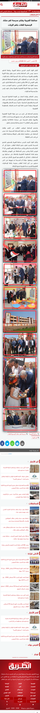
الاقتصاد (33, 686)
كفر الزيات (35, 437)
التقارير (7, 689)
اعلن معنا (6, 698)
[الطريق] (20, 6)
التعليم (7, 695)
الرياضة (7, 683)
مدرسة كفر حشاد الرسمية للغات (17, 433)
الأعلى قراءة (33, 553)
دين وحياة (33, 692)
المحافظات (34, 14)
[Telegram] (17, 443)
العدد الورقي (7, 692)
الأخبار (20, 683)
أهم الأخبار (34, 612)
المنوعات (33, 698)
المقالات (20, 692)
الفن (20, 686)
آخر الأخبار (34, 461)
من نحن (20, 698)
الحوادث (33, 689)
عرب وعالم (20, 689)
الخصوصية (33, 701)
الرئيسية (33, 683)
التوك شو (33, 695)
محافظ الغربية (33, 433)
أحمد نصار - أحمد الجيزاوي (28, 65)
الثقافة (7, 686)
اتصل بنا (20, 701)
